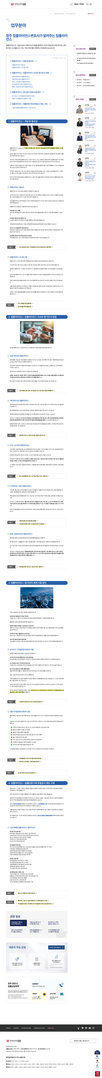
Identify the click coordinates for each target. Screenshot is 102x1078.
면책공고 (8, 1028)
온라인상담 (97, 1058)
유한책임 (16, 1028)
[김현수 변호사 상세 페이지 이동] (86, 163)
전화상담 (97, 1067)
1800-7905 (16, 1049)
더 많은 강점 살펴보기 (55, 947)
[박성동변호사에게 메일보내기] (95, 133)
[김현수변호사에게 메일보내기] (95, 158)
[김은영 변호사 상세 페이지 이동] (86, 149)
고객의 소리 (50, 1028)
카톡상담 (97, 1062)
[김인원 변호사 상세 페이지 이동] (86, 123)
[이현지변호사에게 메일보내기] (95, 173)
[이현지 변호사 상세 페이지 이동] (86, 177)
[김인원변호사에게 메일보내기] (95, 118)
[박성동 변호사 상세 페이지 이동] (86, 136)
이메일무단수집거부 (39, 1028)
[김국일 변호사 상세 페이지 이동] (86, 109)
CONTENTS (59, 58)
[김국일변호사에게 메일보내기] (95, 105)
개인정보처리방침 (26, 1028)
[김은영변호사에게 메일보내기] (95, 145)
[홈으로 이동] (50, 13)
